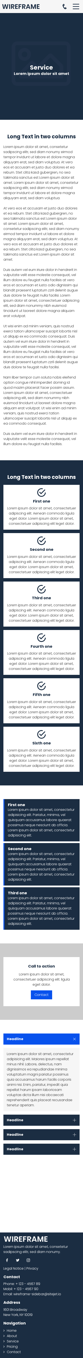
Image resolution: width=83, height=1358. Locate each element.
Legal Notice (13, 1268)
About (12, 1335)
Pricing (12, 1346)
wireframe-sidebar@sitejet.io (37, 1294)
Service (13, 1341)
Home (12, 1330)
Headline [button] (15, 1038)
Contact (41, 994)
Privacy (32, 1268)
